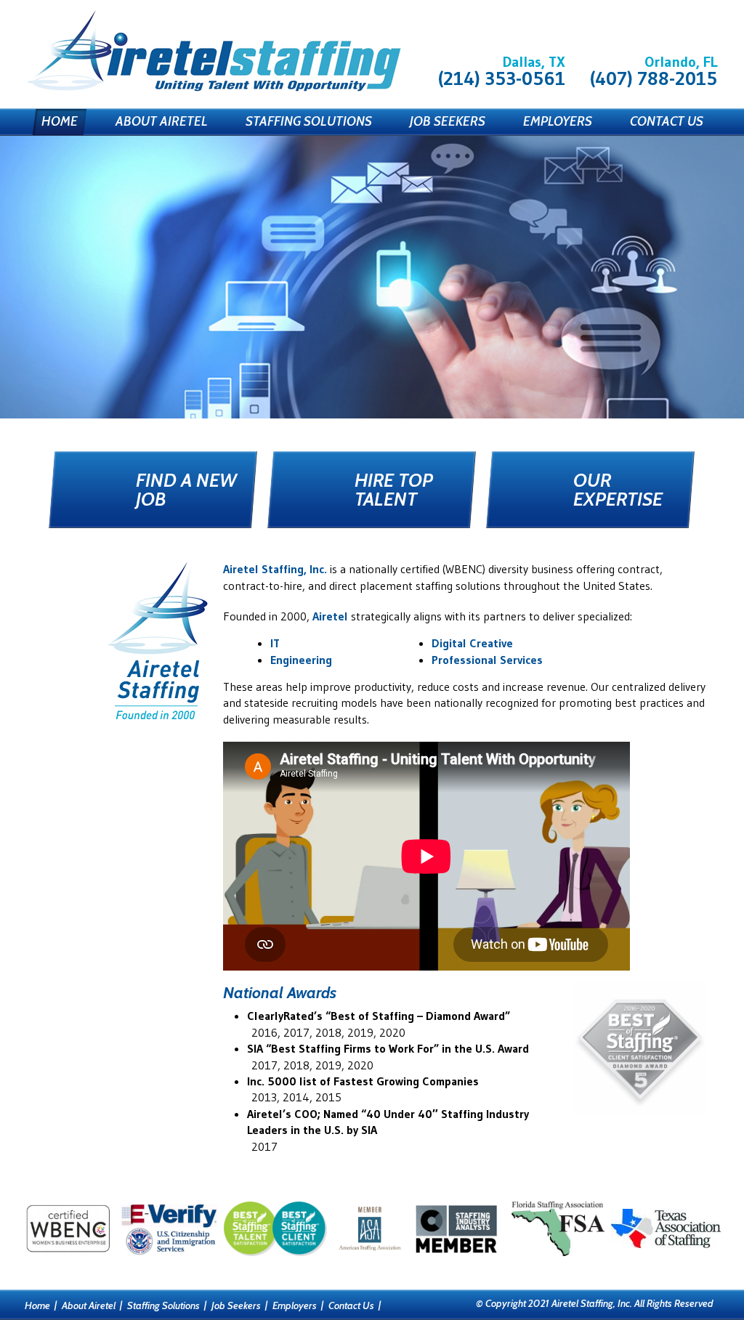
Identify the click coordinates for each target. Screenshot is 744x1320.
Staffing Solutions (309, 121)
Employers (557, 121)
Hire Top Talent (394, 490)
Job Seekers (447, 121)
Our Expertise (618, 490)
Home (59, 121)
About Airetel (162, 121)
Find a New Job (186, 490)
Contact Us (666, 121)
